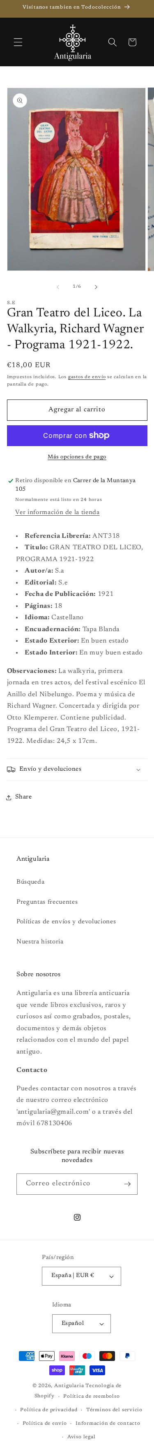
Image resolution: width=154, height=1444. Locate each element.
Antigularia (69, 1385)
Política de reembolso (91, 1396)
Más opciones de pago (77, 457)
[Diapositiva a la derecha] (96, 287)
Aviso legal (81, 1437)
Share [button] (23, 797)
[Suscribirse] (127, 1184)
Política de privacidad (48, 1410)
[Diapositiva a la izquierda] (58, 287)
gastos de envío (87, 377)
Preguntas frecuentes (47, 902)
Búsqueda (30, 882)
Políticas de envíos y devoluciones (66, 922)
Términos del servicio (114, 1410)
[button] (18, 42)
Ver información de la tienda (57, 513)
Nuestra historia (40, 942)
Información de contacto (108, 1423)
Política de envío (45, 1423)
